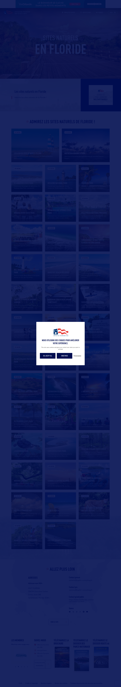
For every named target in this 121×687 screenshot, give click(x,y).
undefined (64, 356)
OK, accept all (47, 356)
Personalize (77, 355)
